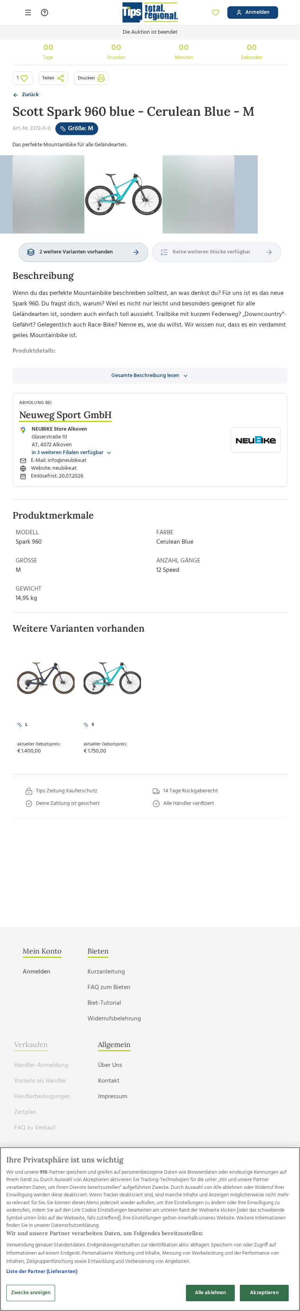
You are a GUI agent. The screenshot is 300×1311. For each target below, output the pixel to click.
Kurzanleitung (106, 972)
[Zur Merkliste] (215, 12)
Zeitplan (25, 1112)
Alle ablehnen (210, 1293)
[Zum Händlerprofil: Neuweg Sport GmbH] (256, 440)
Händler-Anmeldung (41, 1065)
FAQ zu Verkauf (34, 1128)
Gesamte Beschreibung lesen (145, 375)
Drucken (86, 78)
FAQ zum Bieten (109, 987)
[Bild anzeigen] (123, 194)
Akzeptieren (264, 1293)
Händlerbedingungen (42, 1096)
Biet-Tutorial (104, 1003)
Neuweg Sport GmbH (65, 415)
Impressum (112, 1096)
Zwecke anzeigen (30, 1293)
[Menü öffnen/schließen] (28, 12)
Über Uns (110, 1065)
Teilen (48, 78)
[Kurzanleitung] (44, 12)
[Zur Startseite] (149, 12)
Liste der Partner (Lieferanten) (41, 1272)
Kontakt (109, 1081)
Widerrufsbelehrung (114, 1019)
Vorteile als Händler (40, 1081)
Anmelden (36, 972)
